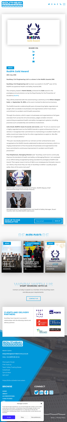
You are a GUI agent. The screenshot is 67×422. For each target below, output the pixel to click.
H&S (3, 401)
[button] (41, 403)
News (10, 68)
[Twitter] (36, 392)
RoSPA (16, 95)
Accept (9, 417)
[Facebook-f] (46, 392)
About (4, 393)
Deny (22, 417)
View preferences (35, 417)
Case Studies (7, 398)
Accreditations (8, 396)
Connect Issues (33, 243)
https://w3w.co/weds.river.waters (13, 380)
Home (4, 391)
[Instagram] (51, 392)
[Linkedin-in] (41, 392)
